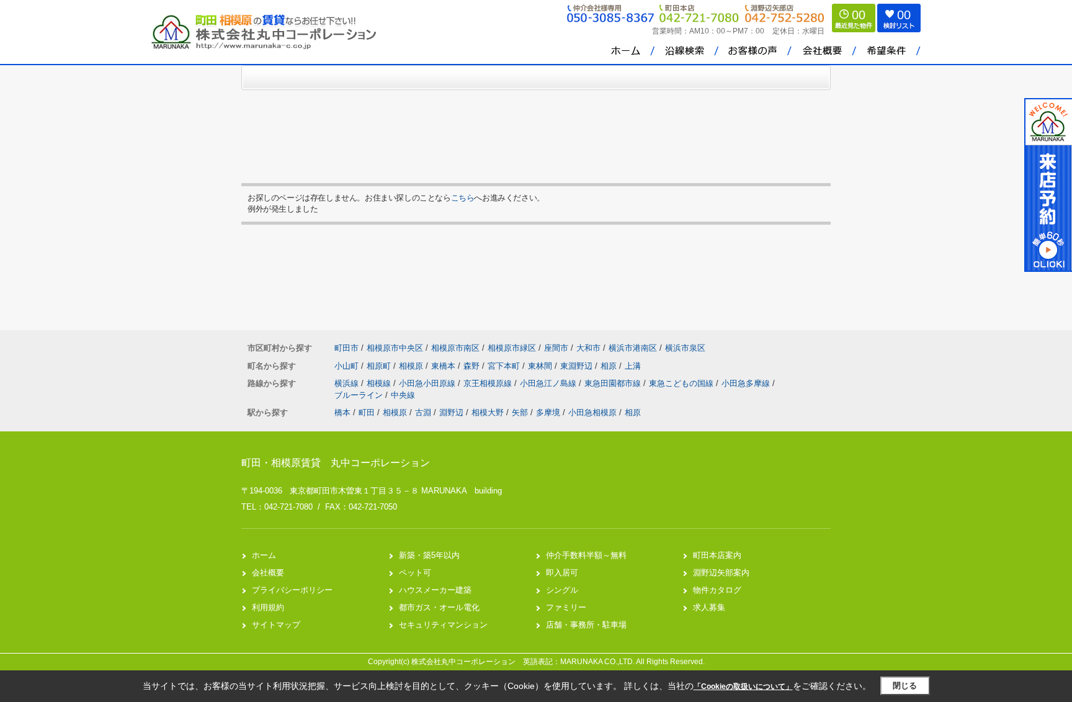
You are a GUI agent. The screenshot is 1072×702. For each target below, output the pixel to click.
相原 (610, 366)
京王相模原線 (488, 383)
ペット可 (415, 572)
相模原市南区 (455, 348)
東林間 (541, 366)
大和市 (588, 348)
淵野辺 (451, 412)
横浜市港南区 (633, 348)
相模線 (380, 383)
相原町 (380, 366)
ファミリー (566, 607)
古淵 (423, 412)
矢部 (520, 412)
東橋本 (444, 366)
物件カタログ (717, 590)
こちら (463, 197)
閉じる (905, 685)
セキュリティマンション (443, 624)
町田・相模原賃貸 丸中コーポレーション (335, 462)
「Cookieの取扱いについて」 (743, 686)
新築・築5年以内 (429, 555)
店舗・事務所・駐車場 (586, 624)
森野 (472, 366)
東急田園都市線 (613, 383)
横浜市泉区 (685, 348)
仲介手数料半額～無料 (586, 555)
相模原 (412, 366)
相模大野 (487, 412)
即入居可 (562, 572)
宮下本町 (505, 366)
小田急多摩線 (746, 383)
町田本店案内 (717, 555)
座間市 (556, 348)
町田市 (346, 348)
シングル (562, 590)
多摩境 (548, 412)
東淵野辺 (577, 366)
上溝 (633, 366)
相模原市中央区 (395, 348)
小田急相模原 (592, 412)
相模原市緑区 (512, 348)
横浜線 (347, 383)
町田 (367, 412)
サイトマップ (276, 624)
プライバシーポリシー (292, 590)
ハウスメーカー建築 (435, 590)
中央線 (403, 395)
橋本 (342, 412)
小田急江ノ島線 (549, 383)
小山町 (347, 366)
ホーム (264, 555)
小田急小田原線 (428, 383)
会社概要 (268, 572)
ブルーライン (359, 395)
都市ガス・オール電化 (439, 607)
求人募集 (709, 607)
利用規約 (268, 607)
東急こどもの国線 (682, 383)
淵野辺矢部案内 (721, 572)
